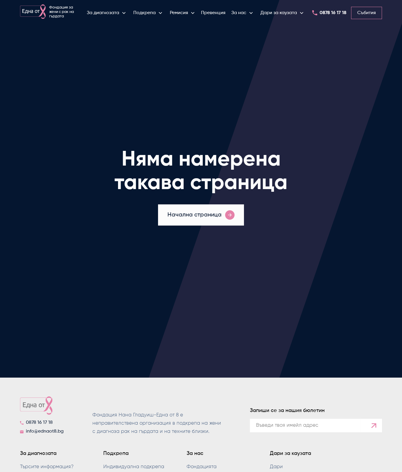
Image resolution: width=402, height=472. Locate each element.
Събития (366, 13)
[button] (106, 13)
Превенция (213, 13)
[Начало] (43, 407)
